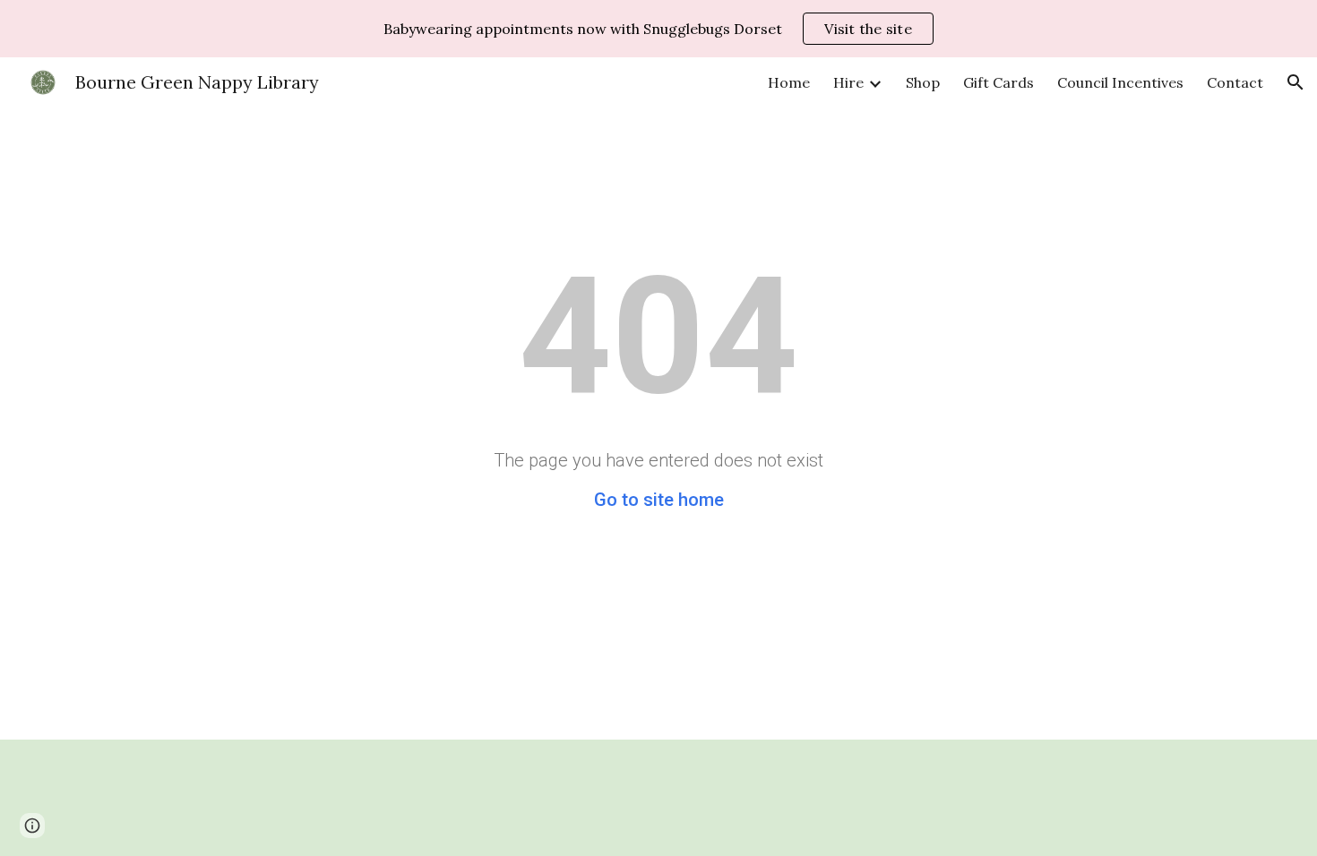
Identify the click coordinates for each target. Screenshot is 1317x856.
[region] (658, 28)
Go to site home (659, 499)
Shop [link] (923, 82)
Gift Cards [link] (998, 82)
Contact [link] (1235, 82)
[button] (1295, 82)
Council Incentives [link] (1120, 82)
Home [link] (789, 82)
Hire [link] (848, 82)
